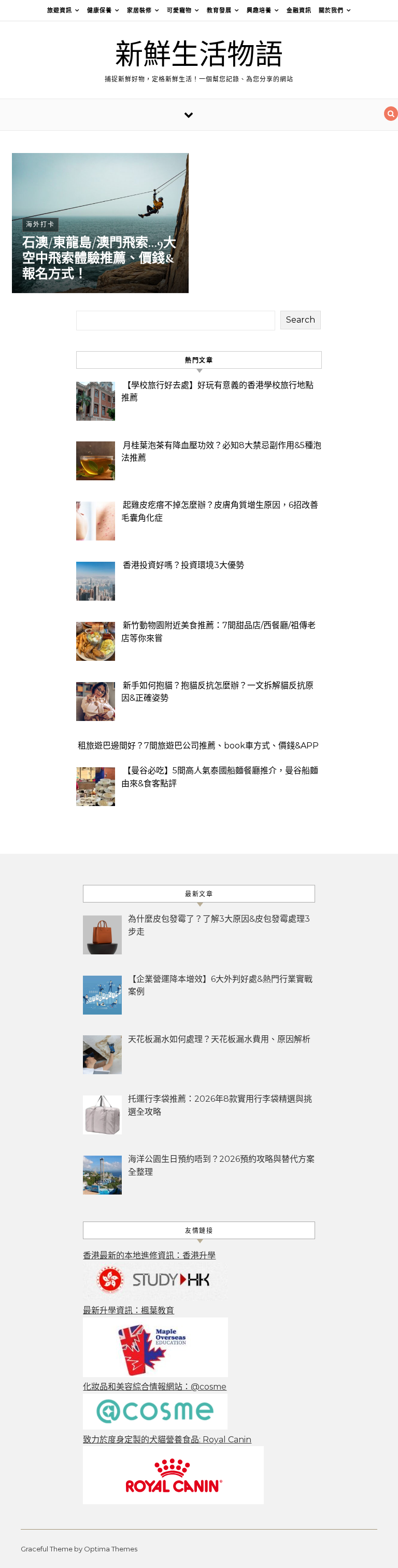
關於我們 (331, 10)
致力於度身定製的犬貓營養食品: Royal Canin (167, 1440)
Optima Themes (110, 1549)
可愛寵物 (179, 10)
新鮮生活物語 (199, 55)
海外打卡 (40, 224)
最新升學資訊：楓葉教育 (128, 1310)
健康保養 (99, 10)
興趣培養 (259, 10)
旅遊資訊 (59, 10)
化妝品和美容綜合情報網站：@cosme (154, 1387)
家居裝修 (139, 10)
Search (300, 320)
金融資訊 (299, 10)
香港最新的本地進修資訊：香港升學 (149, 1255)
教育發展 (219, 10)
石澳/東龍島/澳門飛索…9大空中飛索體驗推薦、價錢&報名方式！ (99, 258)
